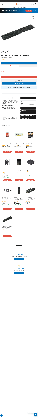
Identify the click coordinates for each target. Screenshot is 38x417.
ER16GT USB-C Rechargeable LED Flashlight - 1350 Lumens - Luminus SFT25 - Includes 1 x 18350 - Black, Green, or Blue (30, 198)
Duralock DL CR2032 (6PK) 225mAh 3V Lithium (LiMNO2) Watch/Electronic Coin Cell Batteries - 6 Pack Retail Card (30, 142)
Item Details (23, 97)
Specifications (24, 107)
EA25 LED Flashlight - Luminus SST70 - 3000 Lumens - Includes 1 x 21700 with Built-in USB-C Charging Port (7, 227)
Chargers (24, 7)
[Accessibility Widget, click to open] (1, 415)
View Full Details (5, 69)
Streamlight (5, 57)
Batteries (14, 7)
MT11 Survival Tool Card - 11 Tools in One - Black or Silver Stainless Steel (7, 170)
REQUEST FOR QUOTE (19, 83)
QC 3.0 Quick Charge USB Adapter (29, 170)
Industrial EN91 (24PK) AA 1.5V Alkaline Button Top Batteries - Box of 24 (19, 142)
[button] (32, 4)
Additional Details (25, 118)
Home (3, 14)
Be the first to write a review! (19, 272)
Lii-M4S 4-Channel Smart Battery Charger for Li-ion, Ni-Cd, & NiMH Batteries (19, 170)
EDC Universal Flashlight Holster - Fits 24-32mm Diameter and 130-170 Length (18, 198)
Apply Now (29, 10)
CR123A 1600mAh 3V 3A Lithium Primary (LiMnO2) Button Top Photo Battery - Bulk (6, 142)
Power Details (24, 110)
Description (6, 95)
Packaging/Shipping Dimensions (27, 115)
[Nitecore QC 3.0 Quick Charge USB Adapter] (30, 162)
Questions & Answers (19, 248)
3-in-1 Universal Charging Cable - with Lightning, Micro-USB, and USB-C (7, 198)
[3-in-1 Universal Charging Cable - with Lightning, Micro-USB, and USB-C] (7, 190)
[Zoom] (18, 32)
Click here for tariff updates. (19, 1)
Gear (21, 7)
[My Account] (33, 4)
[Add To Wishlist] (33, 17)
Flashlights (17, 7)
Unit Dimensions (24, 113)
